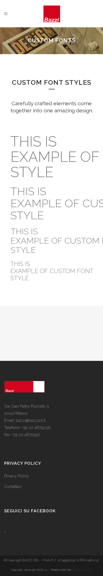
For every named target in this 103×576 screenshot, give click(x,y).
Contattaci (13, 486)
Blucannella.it (82, 570)
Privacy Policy (16, 476)
